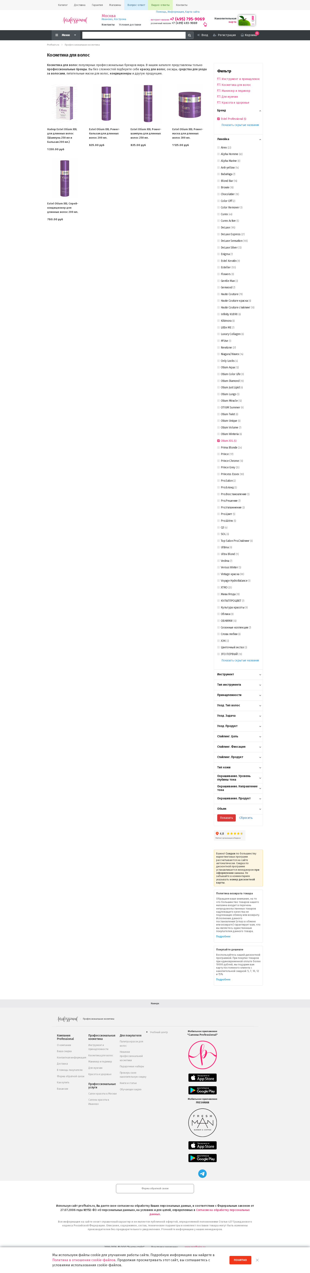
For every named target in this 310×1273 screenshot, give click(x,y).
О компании (64, 1045)
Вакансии (62, 1088)
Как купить (63, 1082)
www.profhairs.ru (195, 1247)
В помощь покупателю (70, 1070)
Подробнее (223, 936)
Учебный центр (159, 1032)
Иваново (107, 19)
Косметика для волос (236, 85)
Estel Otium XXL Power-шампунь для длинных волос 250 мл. (146, 133)
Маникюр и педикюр (236, 91)
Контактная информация (71, 1057)
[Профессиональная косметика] (75, 20)
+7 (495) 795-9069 (187, 19)
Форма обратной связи (70, 1076)
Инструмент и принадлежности (241, 79)
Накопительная (225, 18)
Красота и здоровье (235, 102)
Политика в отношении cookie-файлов (84, 1260)
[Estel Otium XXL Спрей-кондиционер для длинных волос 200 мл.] (64, 178)
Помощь (161, 11)
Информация (176, 11)
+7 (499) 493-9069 (184, 23)
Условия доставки (130, 24)
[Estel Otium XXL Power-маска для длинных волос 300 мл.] (189, 104)
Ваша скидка (64, 1051)
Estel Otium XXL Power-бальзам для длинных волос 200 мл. (104, 133)
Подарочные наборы (132, 1066)
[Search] (190, 35)
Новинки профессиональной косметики (131, 1056)
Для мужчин (230, 97)
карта (232, 21)
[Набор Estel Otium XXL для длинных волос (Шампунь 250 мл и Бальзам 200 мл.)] (64, 104)
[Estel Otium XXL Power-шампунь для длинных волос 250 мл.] (148, 104)
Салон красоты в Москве (102, 1093)
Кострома (120, 19)
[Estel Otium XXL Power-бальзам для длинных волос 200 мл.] (106, 104)
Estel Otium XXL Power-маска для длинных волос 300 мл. (187, 133)
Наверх (155, 1003)
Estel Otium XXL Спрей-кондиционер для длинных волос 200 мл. (62, 208)
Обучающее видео (131, 1089)
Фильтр (224, 71)
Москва (109, 16)
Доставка (62, 1063)
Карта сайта (192, 11)
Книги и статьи (128, 1083)
